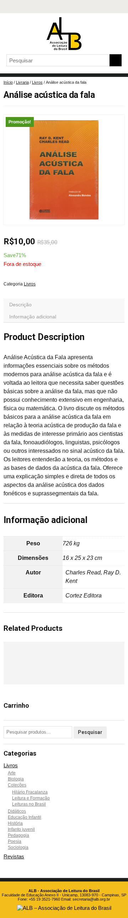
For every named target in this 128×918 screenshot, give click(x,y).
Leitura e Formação (31, 798)
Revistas (14, 856)
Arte (12, 772)
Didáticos (17, 811)
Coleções (17, 785)
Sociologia (18, 847)
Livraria (22, 82)
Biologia (16, 779)
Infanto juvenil (21, 829)
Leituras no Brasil (29, 804)
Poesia (14, 841)
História (15, 823)
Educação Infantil (24, 817)
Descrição (20, 304)
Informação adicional (32, 316)
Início (8, 82)
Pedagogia (18, 835)
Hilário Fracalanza (30, 792)
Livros (37, 82)
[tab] (64, 305)
